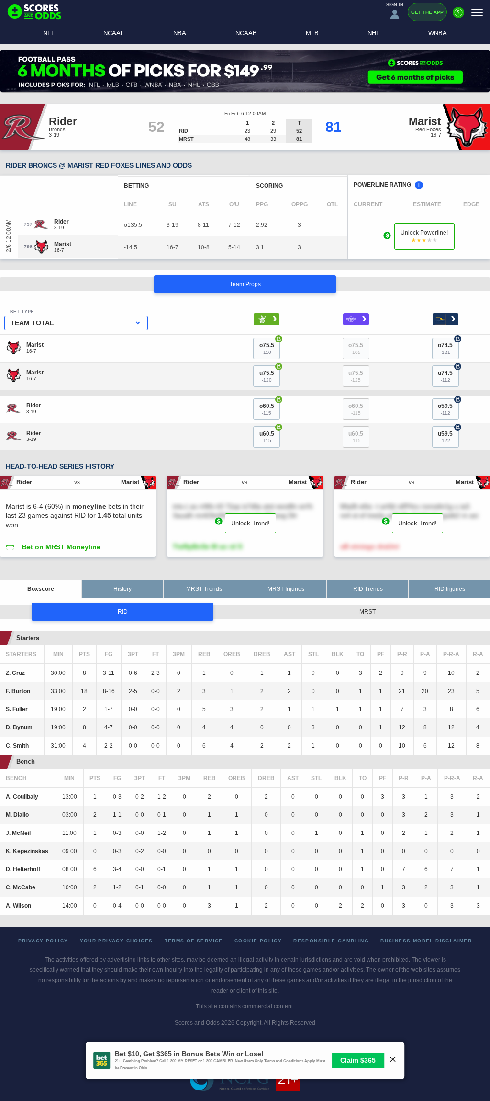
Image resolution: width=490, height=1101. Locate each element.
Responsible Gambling (331, 940)
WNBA (437, 33)
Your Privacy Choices (116, 940)
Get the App (427, 12)
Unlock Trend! (250, 523)
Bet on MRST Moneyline (61, 547)
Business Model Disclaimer (426, 940)
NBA (179, 33)
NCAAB (246, 33)
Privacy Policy (43, 940)
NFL (49, 33)
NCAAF (113, 33)
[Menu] (477, 12)
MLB (312, 33)
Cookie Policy (258, 940)
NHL (373, 33)
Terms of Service (194, 940)
